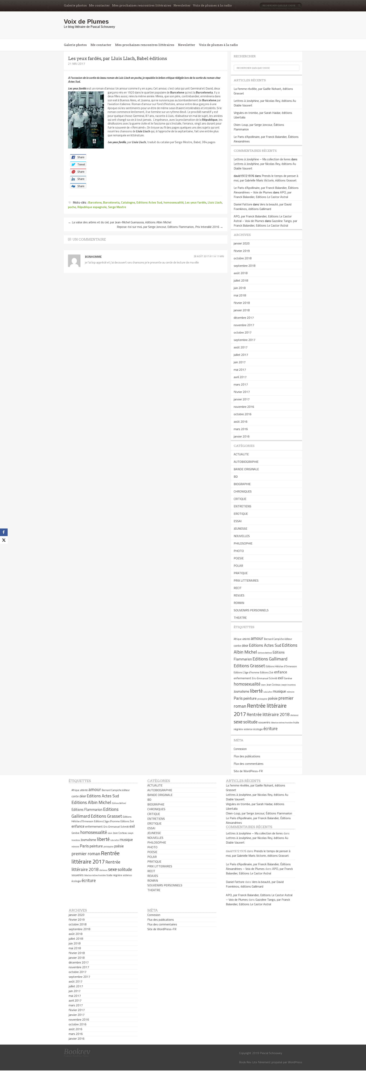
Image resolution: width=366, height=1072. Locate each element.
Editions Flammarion (86, 809)
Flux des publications (247, 756)
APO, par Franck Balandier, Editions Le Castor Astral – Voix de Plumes (263, 218)
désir (245, 645)
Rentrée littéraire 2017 (95, 857)
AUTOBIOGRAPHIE (246, 461)
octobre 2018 (242, 258)
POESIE (239, 558)
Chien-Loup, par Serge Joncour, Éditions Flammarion (259, 813)
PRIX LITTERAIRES (246, 580)
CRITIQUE (240, 498)
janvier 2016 (242, 436)
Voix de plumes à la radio (212, 5)
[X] (4, 540)
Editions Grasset (249, 665)
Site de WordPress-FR (248, 771)
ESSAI (238, 521)
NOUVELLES (242, 536)
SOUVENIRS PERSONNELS (251, 610)
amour (257, 638)
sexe (238, 721)
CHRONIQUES (243, 491)
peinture (250, 698)
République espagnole (92, 207)
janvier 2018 (242, 310)
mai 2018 (240, 295)
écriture (270, 728)
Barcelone (95, 202)
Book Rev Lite (248, 1062)
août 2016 (240, 421)
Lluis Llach (215, 202)
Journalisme (241, 691)
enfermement (242, 678)
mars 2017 (241, 384)
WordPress (295, 1062)
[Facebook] (4, 532)
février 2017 (242, 392)
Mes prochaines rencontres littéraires (141, 5)
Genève (288, 678)
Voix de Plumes (86, 21)
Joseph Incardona (288, 684)
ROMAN (239, 602)
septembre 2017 (244, 340)
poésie (273, 698)
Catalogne (128, 202)
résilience (294, 715)
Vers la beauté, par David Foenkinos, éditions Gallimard (262, 206)
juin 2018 (240, 288)
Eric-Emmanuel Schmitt (264, 678)
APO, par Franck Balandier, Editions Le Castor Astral (262, 194)
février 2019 (242, 250)
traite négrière (114, 875)
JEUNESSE (240, 528)
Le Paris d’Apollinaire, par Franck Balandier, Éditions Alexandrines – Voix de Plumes (266, 190)
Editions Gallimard (270, 658)
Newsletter (182, 5)
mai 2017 (240, 369)
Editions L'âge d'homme (246, 672)
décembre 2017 (244, 317)
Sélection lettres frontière (282, 722)
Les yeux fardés (195, 202)
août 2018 (240, 273)
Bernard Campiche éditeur (278, 639)
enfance (280, 672)
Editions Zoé (266, 672)
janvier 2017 (242, 399)
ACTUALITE (241, 454)
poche (72, 207)
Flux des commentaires (248, 763)
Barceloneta (111, 202)
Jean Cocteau (273, 684)
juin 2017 (240, 362)
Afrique (238, 639)
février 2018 (242, 302)
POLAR (238, 565)
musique (279, 691)
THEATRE (240, 617)
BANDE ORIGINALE (246, 469)
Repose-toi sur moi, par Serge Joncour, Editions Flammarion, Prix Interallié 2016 (170, 226)
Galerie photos (75, 5)
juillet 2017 (241, 354)
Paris (238, 698)
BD (236, 476)
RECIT (238, 588)
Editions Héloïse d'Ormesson (281, 666)
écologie (258, 729)
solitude (250, 722)
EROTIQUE (241, 513)
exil (280, 678)
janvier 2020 (242, 243)
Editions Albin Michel (91, 802)
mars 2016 (241, 429)
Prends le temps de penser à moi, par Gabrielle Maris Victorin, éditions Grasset (266, 178)
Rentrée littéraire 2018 (268, 714)
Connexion (240, 748)
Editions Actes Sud (149, 202)
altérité (246, 639)
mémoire (290, 691)
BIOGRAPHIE (242, 484)
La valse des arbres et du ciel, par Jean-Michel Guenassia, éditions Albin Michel (119, 222)
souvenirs (264, 722)
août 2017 (240, 347)
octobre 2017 (242, 332)
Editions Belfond (265, 652)
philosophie (262, 698)
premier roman (85, 853)
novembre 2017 (244, 325)
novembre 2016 (244, 406)
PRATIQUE (241, 573)
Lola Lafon (267, 691)
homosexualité (174, 202)
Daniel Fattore (243, 204)
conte (237, 645)
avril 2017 (240, 377)
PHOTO (239, 550)
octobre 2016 (242, 414)
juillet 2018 (241, 280)
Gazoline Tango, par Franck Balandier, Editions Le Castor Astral (265, 223)
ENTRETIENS (242, 506)
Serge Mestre (117, 207)
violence (248, 729)
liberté (256, 690)
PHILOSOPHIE (243, 543)
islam (263, 684)
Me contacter (99, 5)
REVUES (239, 595)
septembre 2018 (244, 265)
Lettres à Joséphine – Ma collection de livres (262, 159)
